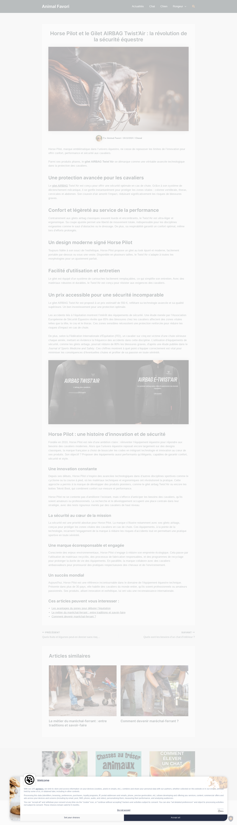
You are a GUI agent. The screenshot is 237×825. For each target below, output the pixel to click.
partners (40, 789)
